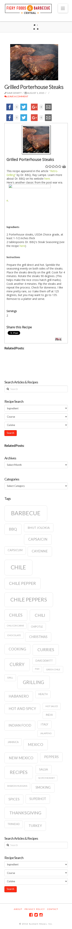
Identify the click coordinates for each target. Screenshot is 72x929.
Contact (52, 909)
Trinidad (13, 824)
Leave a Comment (17, 96)
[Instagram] (41, 915)
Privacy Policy (35, 909)
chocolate (14, 635)
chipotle (37, 626)
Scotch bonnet (46, 778)
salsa (43, 769)
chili (40, 615)
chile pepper (22, 583)
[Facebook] (31, 915)
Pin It (58, 339)
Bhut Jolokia (39, 527)
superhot (37, 799)
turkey (35, 826)
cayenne (40, 551)
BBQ (13, 529)
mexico (35, 744)
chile (18, 567)
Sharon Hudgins (17, 785)
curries (45, 649)
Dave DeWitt (44, 660)
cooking (17, 649)
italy (44, 724)
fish (37, 669)
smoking (43, 787)
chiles (15, 615)
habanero (19, 696)
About (18, 909)
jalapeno (46, 733)
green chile (53, 669)
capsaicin (37, 539)
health (43, 694)
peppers (51, 757)
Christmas (38, 637)
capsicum (15, 550)
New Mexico (21, 758)
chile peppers (28, 599)
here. (47, 178)
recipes (18, 772)
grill (10, 677)
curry (17, 664)
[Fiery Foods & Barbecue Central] (28, 8)
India (49, 714)
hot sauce (52, 706)
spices (13, 799)
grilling (33, 682)
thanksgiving (25, 812)
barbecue (26, 513)
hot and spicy (22, 708)
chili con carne (15, 625)
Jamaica (13, 742)
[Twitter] (36, 915)
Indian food (19, 725)
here (22, 246)
